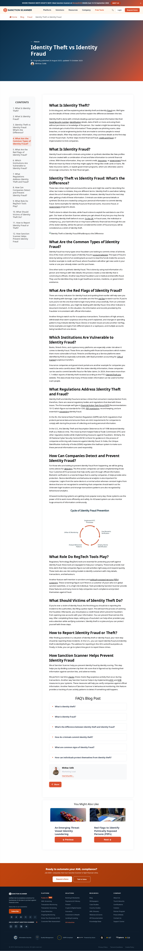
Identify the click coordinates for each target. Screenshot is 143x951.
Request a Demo (62, 879)
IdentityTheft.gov (113, 374)
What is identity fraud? (65, 716)
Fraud (29, 17)
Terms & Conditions (116, 947)
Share (56, 784)
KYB (119, 680)
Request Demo (132, 10)
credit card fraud (106, 137)
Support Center (119, 921)
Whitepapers (93, 901)
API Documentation (96, 918)
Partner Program (119, 911)
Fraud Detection (46, 911)
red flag (101, 298)
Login (120, 10)
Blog (22, 17)
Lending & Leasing (71, 918)
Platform (47, 10)
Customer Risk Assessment (50, 921)
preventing (64, 411)
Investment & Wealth (72, 915)
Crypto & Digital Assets (73, 908)
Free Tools (99, 10)
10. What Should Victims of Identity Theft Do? (21, 214)
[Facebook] (35, 917)
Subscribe (15, 911)
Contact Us (117, 918)
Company (86, 10)
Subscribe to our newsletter (18, 907)
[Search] (112, 10)
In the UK (89, 218)
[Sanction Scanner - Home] (17, 10)
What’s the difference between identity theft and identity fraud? (85, 727)
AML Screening (46, 901)
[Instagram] (30, 917)
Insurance (68, 911)
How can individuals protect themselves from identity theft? (83, 757)
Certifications (118, 904)
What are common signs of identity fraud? (74, 747)
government (115, 160)
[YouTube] (21, 917)
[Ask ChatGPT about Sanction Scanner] (11, 926)
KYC (112, 680)
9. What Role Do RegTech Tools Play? (20, 204)
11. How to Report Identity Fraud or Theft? (21, 225)
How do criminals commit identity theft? (74, 737)
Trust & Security (119, 901)
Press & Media (118, 915)
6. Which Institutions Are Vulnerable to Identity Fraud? (20, 164)
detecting (68, 468)
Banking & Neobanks (72, 898)
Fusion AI (46, 898)
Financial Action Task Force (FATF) (95, 405)
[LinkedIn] (11, 917)
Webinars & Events (95, 915)
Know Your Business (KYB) (50, 918)
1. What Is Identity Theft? (21, 109)
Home (14, 17)
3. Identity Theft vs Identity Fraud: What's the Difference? (21, 128)
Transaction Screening (49, 908)
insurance (102, 160)
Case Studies (94, 904)
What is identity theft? (65, 706)
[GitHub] (25, 917)
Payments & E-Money (72, 901)
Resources (73, 10)
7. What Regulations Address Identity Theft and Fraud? (21, 178)
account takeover (100, 254)
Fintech (68, 904)
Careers (116, 908)
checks (71, 677)
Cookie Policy (129, 947)
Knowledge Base (95, 921)
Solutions (60, 10)
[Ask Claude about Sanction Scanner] (21, 926)
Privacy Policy (103, 947)
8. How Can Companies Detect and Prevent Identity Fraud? (21, 191)
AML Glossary (94, 911)
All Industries (69, 922)
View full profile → (68, 776)
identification (75, 122)
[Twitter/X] (16, 917)
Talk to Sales (82, 879)
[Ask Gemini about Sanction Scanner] (26, 926)
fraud (109, 110)
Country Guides (94, 908)
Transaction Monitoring (49, 904)
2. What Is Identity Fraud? (21, 117)
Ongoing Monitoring (48, 915)
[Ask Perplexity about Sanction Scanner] (16, 926)
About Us (117, 898)
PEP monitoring (92, 408)
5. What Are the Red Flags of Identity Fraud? (20, 152)
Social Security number (59, 122)
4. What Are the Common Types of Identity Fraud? (22, 141)
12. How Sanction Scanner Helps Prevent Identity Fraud (21, 237)
